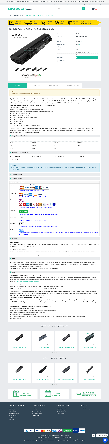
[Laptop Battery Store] (20, 10)
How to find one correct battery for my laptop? (27, 281)
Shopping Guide (54, 4)
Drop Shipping (60, 413)
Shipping (98, 4)
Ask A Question (62, 60)
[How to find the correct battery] (86, 394)
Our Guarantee (13, 411)
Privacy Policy (13, 415)
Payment (85, 4)
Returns (92, 4)
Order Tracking (72, 4)
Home (10, 15)
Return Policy (36, 415)
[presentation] (17, 85)
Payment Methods (61, 411)
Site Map (11, 419)
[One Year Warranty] (54, 394)
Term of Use (12, 417)
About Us (11, 408)
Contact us (63, 4)
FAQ (80, 4)
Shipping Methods (61, 408)
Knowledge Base (37, 411)
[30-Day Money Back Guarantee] (23, 394)
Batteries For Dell (18, 15)
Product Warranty (14, 413)
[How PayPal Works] (79, 432)
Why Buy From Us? (14, 409)
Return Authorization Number (88, 409)
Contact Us (83, 408)
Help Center (36, 409)
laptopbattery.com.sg (54, 435)
